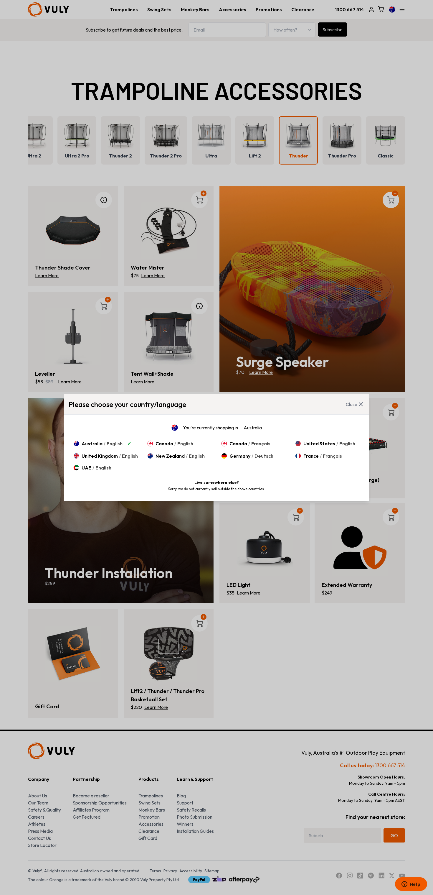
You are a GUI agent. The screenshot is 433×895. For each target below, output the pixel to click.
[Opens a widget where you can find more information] (411, 884)
